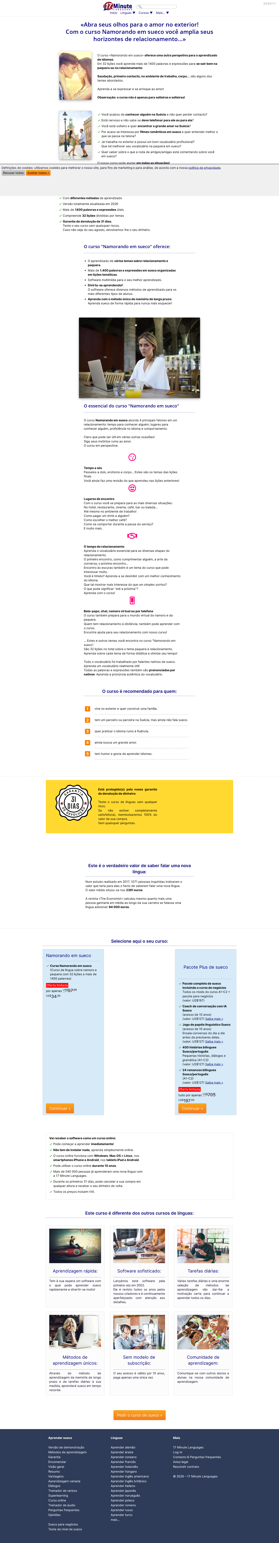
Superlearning (58, 1495)
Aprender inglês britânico (128, 1481)
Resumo (54, 1471)
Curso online (57, 1500)
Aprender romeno (123, 1505)
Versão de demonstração (66, 1447)
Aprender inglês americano (130, 1476)
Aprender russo (122, 1510)
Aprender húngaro (124, 1471)
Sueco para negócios (63, 1524)
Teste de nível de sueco (65, 1529)
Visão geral (56, 1467)
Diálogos (54, 1486)
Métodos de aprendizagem (67, 1452)
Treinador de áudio (61, 1505)
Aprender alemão (123, 1447)
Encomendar (57, 1462)
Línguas (126, 13)
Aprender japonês (123, 1491)
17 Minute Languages (188, 1447)
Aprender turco (121, 1515)
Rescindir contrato (186, 1467)
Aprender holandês (124, 1467)
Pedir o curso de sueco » (139, 1415)
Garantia (54, 1457)
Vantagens (56, 1476)
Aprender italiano (123, 1486)
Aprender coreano (124, 1457)
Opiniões (54, 1515)
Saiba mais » (214, 1019)
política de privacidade (205, 168)
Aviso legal (180, 1462)
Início (113, 13)
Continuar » (60, 1108)
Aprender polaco (122, 1500)
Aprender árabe (122, 1452)
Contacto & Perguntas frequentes (197, 1457)
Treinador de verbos (62, 1491)
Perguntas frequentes (63, 1510)
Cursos (144, 13)
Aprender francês (123, 1462)
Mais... (160, 13)
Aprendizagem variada (64, 1481)
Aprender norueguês (125, 1495)
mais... (115, 1520)
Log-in (177, 1452)
